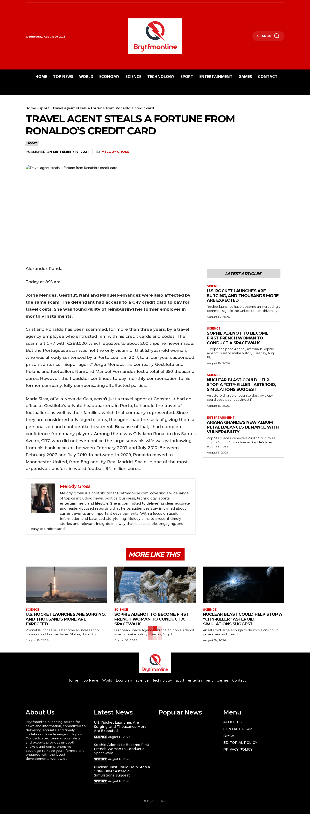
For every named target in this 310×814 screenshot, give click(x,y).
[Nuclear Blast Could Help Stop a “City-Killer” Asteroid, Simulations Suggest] (243, 585)
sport (44, 108)
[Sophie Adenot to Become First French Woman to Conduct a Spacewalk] (155, 585)
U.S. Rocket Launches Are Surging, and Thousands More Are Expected (243, 295)
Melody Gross (115, 152)
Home (31, 108)
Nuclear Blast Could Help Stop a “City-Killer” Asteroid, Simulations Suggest (241, 384)
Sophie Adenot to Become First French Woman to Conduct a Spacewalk (237, 338)
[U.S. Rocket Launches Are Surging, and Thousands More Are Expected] (66, 585)
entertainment (221, 417)
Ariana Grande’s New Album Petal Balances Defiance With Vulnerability (243, 427)
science (213, 286)
